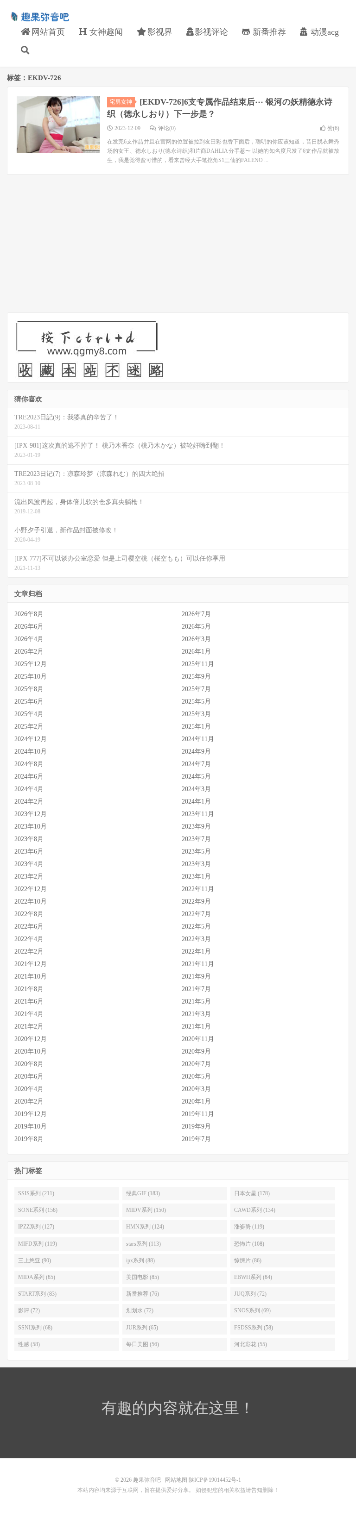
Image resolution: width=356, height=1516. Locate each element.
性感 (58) (29, 1344)
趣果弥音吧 (39, 16)
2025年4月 (29, 714)
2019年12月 (30, 1113)
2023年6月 (29, 851)
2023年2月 (29, 876)
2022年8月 (29, 914)
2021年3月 (196, 1014)
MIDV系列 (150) (146, 1210)
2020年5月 (196, 1076)
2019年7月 (196, 1138)
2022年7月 (196, 914)
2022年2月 (29, 951)
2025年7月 (196, 689)
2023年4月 (29, 864)
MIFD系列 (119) (37, 1244)
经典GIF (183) (143, 1193)
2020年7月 (196, 1064)
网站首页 (47, 32)
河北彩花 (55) (250, 1344)
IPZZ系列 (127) (36, 1226)
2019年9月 (196, 1126)
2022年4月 (29, 939)
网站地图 (176, 1480)
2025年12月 (30, 664)
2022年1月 (196, 951)
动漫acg (323, 32)
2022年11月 (198, 889)
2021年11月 (198, 964)
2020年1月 (196, 1101)
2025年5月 (196, 701)
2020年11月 (198, 1039)
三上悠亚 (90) (34, 1260)
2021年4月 (29, 1014)
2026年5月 (196, 626)
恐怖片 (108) (249, 1244)
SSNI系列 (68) (35, 1327)
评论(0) (167, 128)
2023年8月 (29, 839)
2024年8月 (29, 764)
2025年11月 (198, 664)
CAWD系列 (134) (254, 1210)
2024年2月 (29, 801)
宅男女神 (121, 102)
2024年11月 (198, 739)
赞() (333, 128)
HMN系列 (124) (145, 1226)
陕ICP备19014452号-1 (215, 1480)
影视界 (158, 32)
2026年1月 (196, 651)
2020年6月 (29, 1076)
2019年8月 (29, 1138)
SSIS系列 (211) (36, 1193)
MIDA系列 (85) (36, 1277)
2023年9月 (196, 826)
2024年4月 (29, 789)
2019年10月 (30, 1126)
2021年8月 (29, 989)
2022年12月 (30, 889)
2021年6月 (29, 1001)
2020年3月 (196, 1089)
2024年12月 (30, 739)
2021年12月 (30, 964)
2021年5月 (196, 1001)
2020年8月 (29, 1064)
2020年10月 (30, 1051)
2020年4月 (29, 1089)
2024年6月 (29, 776)
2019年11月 (198, 1113)
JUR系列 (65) (142, 1327)
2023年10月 (30, 826)
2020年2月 (29, 1101)
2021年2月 (29, 1026)
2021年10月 (30, 976)
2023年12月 (30, 814)
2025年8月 (29, 689)
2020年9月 (196, 1051)
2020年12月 (30, 1039)
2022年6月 (29, 926)
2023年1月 (196, 876)
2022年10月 (30, 901)
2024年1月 (196, 801)
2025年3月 (196, 714)
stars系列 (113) (143, 1244)
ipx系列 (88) (140, 1260)
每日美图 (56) (142, 1344)
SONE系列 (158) (37, 1210)
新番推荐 (268, 32)
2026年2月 (29, 651)
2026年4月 (29, 639)
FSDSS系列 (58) (253, 1327)
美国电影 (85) (142, 1277)
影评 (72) (29, 1310)
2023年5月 (196, 851)
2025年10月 (30, 676)
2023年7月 (196, 839)
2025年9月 (196, 676)
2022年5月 (196, 926)
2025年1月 (196, 726)
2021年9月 (196, 976)
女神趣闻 (105, 32)
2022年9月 (196, 901)
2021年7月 (196, 989)
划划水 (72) (139, 1310)
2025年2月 (29, 726)
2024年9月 (196, 751)
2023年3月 (196, 864)
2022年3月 (196, 939)
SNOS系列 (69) (252, 1310)
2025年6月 (29, 701)
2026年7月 (196, 614)
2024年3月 (196, 789)
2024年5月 (196, 776)
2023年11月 (198, 814)
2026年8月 (29, 614)
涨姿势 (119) (249, 1226)
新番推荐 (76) (142, 1294)
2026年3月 (196, 639)
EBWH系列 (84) (253, 1277)
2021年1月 (196, 1026)
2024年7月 (196, 764)
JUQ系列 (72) (250, 1294)
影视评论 (211, 32)
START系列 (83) (37, 1294)
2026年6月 (29, 626)
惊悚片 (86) (247, 1260)
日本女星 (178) (252, 1193)
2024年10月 (30, 751)
